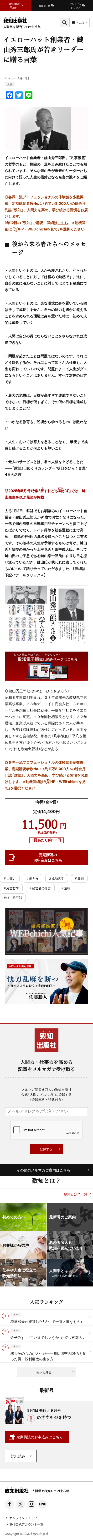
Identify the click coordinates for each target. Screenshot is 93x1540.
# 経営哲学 (11, 888)
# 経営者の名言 (40, 888)
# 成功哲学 (56, 878)
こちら (62, 222)
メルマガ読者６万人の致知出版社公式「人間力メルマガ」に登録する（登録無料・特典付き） (46, 1094)
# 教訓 (79, 878)
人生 (10, 84)
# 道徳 (66, 888)
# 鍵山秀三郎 (13, 897)
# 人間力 (10, 878)
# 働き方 (32, 878)
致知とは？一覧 (75, 1194)
